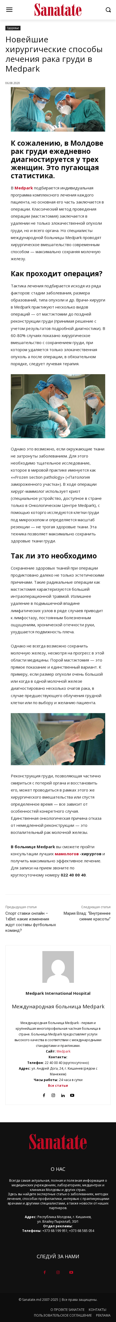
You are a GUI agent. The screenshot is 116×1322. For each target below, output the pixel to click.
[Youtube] (72, 1094)
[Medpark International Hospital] (58, 967)
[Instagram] (53, 1094)
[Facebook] (44, 1094)
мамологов (67, 853)
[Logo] (58, 10)
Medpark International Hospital (58, 993)
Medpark (24, 187)
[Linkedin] (63, 1094)
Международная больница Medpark (58, 1006)
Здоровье (13, 28)
